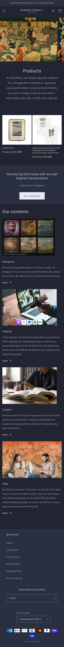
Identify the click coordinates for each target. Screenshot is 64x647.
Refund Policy (13, 564)
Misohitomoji (34, 641)
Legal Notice (12, 549)
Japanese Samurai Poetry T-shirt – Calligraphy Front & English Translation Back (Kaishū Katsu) (47, 150)
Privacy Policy (13, 557)
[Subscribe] (54, 598)
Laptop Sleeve (8, 148)
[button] (3, 11)
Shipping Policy (14, 571)
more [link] (5, 282)
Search (9, 542)
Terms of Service (14, 578)
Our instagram (32, 195)
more (5, 360)
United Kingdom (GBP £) (30, 619)
